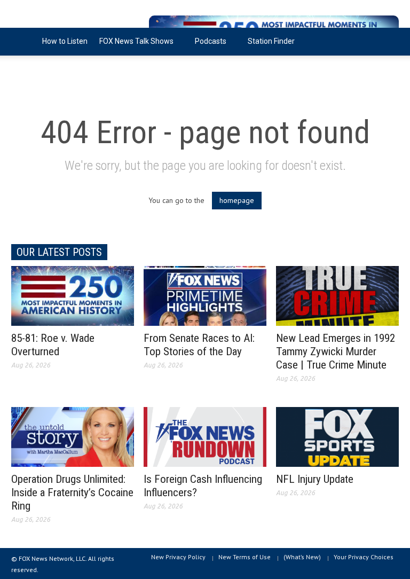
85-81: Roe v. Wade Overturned (52, 345)
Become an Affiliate (50, 69)
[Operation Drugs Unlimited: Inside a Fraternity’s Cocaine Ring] (72, 436)
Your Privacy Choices (363, 557)
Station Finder (271, 41)
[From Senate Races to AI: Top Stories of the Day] (205, 295)
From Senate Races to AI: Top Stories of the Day (199, 345)
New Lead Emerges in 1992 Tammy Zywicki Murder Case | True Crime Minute (335, 351)
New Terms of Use (244, 557)
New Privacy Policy (178, 557)
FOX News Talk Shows (133, 46)
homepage (236, 200)
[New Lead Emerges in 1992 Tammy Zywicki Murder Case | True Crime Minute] (337, 295)
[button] (388, 40)
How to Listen (65, 41)
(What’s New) (302, 557)
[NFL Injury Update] (337, 436)
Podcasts (207, 46)
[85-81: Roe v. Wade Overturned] (72, 295)
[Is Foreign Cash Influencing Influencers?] (205, 436)
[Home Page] (23, 42)
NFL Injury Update (314, 479)
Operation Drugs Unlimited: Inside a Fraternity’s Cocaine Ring (72, 492)
